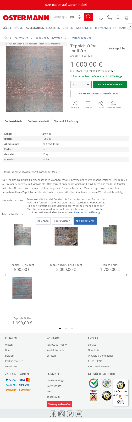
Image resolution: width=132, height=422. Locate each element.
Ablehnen (43, 221)
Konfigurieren (62, 221)
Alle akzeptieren (85, 221)
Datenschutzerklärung (87, 212)
